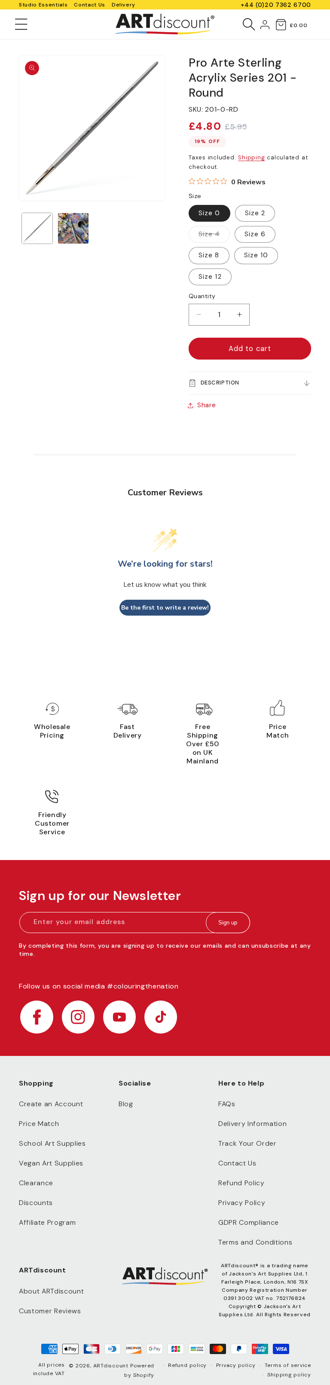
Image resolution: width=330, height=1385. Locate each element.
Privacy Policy (241, 1202)
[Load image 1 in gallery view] (37, 228)
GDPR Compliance (248, 1222)
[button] (21, 24)
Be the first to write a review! (165, 608)
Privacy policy (236, 1365)
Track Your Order (247, 1143)
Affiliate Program (47, 1222)
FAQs (226, 1103)
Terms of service (288, 1365)
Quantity (202, 296)
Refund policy (187, 1365)
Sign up (227, 922)
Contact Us (89, 4)
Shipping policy (289, 1374)
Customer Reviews (50, 1310)
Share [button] (206, 405)
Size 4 (214, 236)
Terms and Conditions (255, 1242)
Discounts (36, 1202)
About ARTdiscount (51, 1291)
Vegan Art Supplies (51, 1163)
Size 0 (209, 213)
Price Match (39, 1123)
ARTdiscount (111, 1365)
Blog (126, 1103)
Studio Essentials (43, 4)
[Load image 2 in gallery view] (73, 228)
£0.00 (298, 25)
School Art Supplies (52, 1143)
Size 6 (255, 234)
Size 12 (210, 276)
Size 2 (255, 213)
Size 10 (256, 255)
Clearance (36, 1182)
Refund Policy (241, 1182)
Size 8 (209, 255)
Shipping (251, 157)
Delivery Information (252, 1123)
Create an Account (51, 1103)
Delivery (123, 4)
